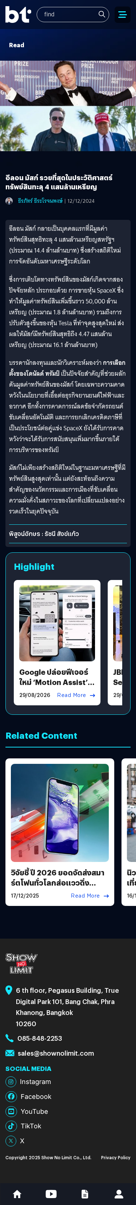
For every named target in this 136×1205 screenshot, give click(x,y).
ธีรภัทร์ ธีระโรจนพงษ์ (40, 201)
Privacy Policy (116, 1157)
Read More (71, 695)
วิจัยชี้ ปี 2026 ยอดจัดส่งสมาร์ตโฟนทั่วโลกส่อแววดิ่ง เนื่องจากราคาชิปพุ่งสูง (57, 882)
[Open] (123, 15)
